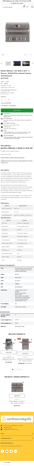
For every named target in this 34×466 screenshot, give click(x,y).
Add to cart (17, 110)
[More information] (12, 320)
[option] (17, 32)
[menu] (32, 7)
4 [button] (19, 369)
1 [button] (12, 369)
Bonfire (7, 81)
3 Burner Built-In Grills (20, 290)
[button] (28, 54)
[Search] (27, 7)
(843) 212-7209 (8, 427)
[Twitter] (15, 451)
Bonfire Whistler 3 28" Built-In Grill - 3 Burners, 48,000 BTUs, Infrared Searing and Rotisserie (17, 402)
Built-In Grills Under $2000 (21, 296)
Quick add (9, 352)
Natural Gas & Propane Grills (22, 297)
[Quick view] (15, 339)
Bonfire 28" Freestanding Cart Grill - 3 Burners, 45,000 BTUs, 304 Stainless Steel (25, 360)
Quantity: (3, 96)
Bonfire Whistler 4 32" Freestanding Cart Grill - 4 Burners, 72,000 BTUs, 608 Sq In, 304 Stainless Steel (9, 359)
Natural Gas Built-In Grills (21, 299)
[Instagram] (6, 451)
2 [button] (14, 369)
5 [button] (21, 369)
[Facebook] (2, 451)
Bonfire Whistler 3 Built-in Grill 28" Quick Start (12, 157)
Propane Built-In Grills (20, 300)
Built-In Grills (18, 294)
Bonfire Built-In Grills (20, 293)
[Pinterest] (11, 451)
